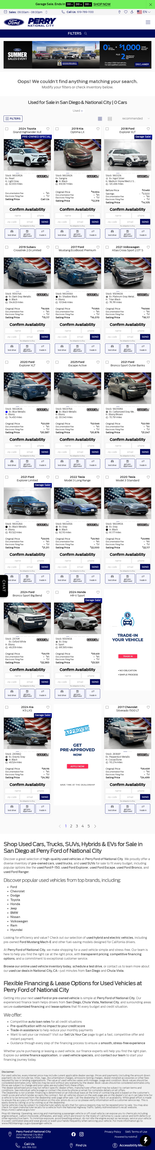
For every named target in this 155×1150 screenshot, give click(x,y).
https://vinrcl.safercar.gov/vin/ (18, 1110)
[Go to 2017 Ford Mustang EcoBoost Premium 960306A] (77, 273)
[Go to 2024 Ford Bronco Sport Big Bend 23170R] (27, 618)
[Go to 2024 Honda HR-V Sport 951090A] (77, 618)
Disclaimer (142, 64)
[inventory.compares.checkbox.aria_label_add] (6, 129)
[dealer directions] (11, 1134)
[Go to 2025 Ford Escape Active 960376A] (77, 388)
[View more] (46, 12)
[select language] (149, 12)
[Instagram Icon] (81, 1134)
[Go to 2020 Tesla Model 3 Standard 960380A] (127, 503)
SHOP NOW (102, 4)
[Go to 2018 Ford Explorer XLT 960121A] (127, 155)
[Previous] (60, 826)
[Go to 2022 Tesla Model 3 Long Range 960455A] (77, 503)
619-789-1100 (85, 11)
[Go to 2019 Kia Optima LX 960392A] (77, 155)
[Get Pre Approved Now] (77, 754)
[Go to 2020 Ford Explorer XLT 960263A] (27, 388)
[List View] (110, 119)
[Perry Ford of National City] (30, 22)
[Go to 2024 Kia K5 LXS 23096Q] (27, 733)
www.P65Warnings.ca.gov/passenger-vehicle (27, 1123)
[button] (151, 4)
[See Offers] (77, 54)
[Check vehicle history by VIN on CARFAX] (42, 176)
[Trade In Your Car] (127, 639)
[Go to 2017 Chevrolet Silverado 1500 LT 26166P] (127, 733)
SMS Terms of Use (136, 1131)
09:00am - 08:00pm (29, 12)
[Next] (95, 826)
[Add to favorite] (47, 129)
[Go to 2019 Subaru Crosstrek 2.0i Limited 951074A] (27, 273)
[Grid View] (100, 119)
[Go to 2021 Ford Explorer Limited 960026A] (27, 503)
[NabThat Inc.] (132, 1136)
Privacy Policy (113, 1131)
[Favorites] (126, 12)
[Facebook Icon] (73, 1134)
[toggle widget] (145, 1140)
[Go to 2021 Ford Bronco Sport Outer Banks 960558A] (127, 388)
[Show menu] (148, 22)
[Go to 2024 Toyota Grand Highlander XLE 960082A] (27, 155)
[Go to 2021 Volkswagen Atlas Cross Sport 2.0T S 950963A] (127, 273)
